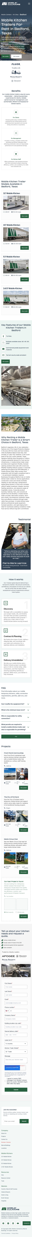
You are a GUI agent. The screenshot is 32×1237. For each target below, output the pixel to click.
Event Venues (5, 1198)
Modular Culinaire (6, 1142)
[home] (11, 3)
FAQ (16, 736)
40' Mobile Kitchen (6, 1160)
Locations (3, 1148)
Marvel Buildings (5, 1145)
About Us (3, 1133)
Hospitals (3, 1200)
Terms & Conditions (5, 1233)
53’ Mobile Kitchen (6, 1163)
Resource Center (5, 1178)
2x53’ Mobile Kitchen (7, 1167)
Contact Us (4, 1139)
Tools (2, 1181)
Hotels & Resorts (5, 1192)
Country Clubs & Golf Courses (9, 1189)
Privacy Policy (15, 1233)
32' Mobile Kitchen (6, 1156)
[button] (28, 4)
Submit (24, 1121)
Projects (3, 1136)
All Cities (15, 14)
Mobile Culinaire (6, 14)
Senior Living (4, 1195)
